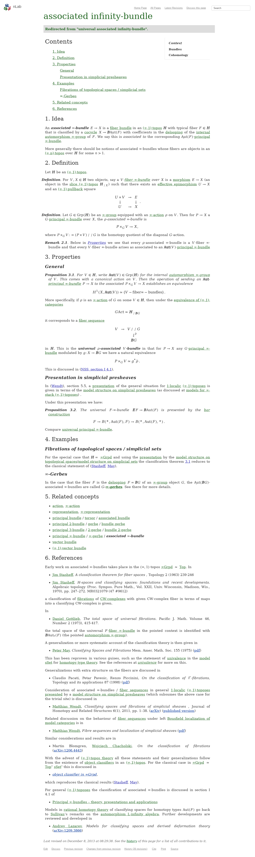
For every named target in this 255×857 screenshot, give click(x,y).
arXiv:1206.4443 (68, 750)
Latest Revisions (174, 8)
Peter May (61, 650)
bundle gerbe (113, 524)
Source (174, 849)
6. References (64, 109)
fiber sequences (134, 690)
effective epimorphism (177, 184)
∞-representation (95, 512)
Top (182, 567)
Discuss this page (196, 8)
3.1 (187, 461)
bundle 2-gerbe (118, 530)
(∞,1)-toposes (194, 386)
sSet (48, 662)
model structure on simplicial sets (108, 461)
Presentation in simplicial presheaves (93, 77)
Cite (154, 849)
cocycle (90, 132)
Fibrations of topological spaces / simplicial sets (103, 90)
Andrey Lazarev (67, 826)
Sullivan (58, 814)
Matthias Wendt (66, 706)
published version (178, 711)
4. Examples (63, 83)
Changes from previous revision (103, 849)
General (67, 70)
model (204, 658)
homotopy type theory (78, 662)
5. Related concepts (70, 102)
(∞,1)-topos (152, 128)
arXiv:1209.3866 (68, 830)
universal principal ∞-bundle (87, 429)
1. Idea (58, 51)
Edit (45, 849)
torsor (90, 518)
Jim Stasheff (62, 575)
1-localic (174, 386)
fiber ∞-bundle (137, 180)
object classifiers (99, 762)
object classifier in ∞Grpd (74, 774)
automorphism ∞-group (65, 137)
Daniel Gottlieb (66, 619)
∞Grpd (106, 457)
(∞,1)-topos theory (97, 758)
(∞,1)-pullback (70, 189)
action (57, 506)
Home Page (140, 8)
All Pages (155, 8)
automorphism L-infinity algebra (130, 814)
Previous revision (73, 849)
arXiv (155, 711)
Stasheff (98, 466)
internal (203, 132)
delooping (174, 132)
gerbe (93, 524)
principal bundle (66, 518)
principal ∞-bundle (65, 219)
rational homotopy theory (86, 810)
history (132, 841)
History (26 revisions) (135, 849)
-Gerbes (68, 96)
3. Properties (64, 64)
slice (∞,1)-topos (83, 184)
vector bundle (64, 542)
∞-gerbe (96, 536)
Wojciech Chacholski (112, 746)
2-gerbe (94, 530)
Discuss (56, 849)
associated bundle (114, 518)
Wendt (57, 386)
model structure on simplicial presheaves (119, 390)
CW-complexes (112, 599)
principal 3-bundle (68, 530)
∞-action (156, 215)
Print (163, 849)
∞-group (109, 215)
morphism (181, 180)
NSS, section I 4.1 (96, 369)
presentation (103, 386)
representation (65, 512)
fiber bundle (121, 128)
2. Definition (63, 58)
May (111, 466)
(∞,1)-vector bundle (69, 548)
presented (54, 694)
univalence (176, 658)
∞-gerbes (114, 487)
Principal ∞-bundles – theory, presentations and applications (105, 802)
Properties (97, 243)
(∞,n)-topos (54, 153)
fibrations (85, 599)
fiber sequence (92, 320)
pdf (197, 650)
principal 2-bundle (68, 524)
